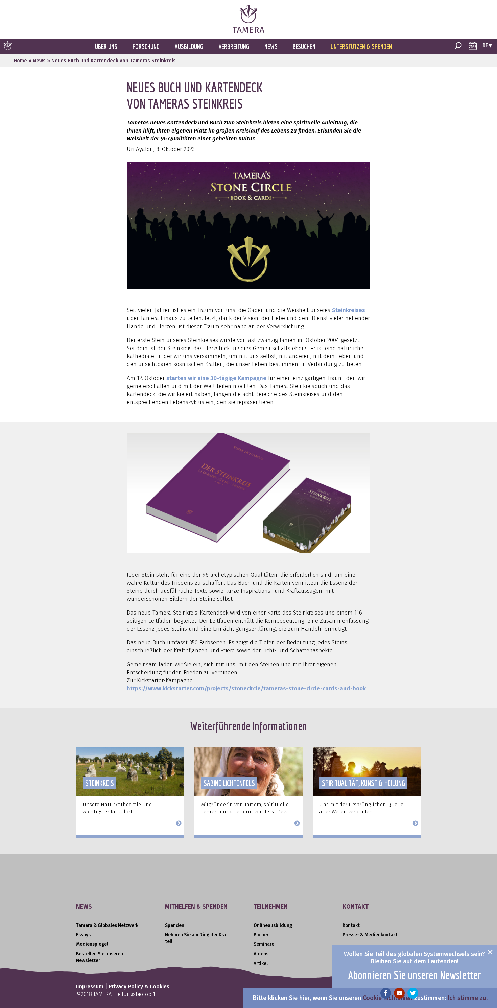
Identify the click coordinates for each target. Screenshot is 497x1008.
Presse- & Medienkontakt (370, 935)
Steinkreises (348, 310)
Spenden (174, 925)
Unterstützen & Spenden (361, 46)
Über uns (106, 46)
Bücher (261, 935)
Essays (83, 935)
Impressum (89, 986)
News (271, 46)
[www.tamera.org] (248, 30)
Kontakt (351, 925)
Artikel (261, 963)
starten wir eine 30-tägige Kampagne (216, 378)
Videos (261, 954)
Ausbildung (189, 46)
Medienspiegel (92, 944)
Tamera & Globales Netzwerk (107, 925)
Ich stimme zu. (468, 998)
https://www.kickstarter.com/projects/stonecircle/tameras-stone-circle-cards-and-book (246, 688)
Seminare (264, 944)
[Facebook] (385, 993)
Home (20, 60)
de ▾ (487, 45)
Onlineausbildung (273, 925)
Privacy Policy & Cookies (139, 986)
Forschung (146, 46)
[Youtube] (399, 993)
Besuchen (304, 46)
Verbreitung (233, 46)
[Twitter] (412, 993)
